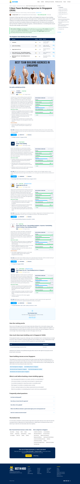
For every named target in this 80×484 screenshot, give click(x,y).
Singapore (14, 5)
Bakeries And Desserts (45, 435)
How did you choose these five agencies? (19, 401)
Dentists (48, 438)
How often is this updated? (16, 405)
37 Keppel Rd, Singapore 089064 (17, 263)
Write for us (59, 474)
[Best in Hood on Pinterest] (68, 480)
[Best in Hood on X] (69, 480)
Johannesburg (23, 433)
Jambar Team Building (16, 45)
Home (11, 5)
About (64, 1)
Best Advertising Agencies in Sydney (35, 369)
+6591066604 (21, 261)
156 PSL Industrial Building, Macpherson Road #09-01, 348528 (23, 219)
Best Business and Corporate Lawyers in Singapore (19, 371)
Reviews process (58, 1)
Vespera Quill (15, 14)
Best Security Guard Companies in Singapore (18, 369)
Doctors (45, 440)
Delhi (22, 431)
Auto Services (36, 435)
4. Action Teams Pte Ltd (62, 12)
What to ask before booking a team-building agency (63, 25)
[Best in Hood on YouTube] (64, 480)
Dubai (25, 431)
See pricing (36, 455)
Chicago (17, 431)
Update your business (61, 473)
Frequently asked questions (63, 27)
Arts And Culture (46, 433)
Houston (11, 433)
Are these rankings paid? (16, 397)
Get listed (29, 455)
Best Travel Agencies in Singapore (16, 366)
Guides (42, 1)
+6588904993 (21, 176)
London (29, 433)
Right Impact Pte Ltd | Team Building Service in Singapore (21, 56)
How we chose (38, 12)
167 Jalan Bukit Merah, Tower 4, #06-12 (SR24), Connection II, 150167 (24, 305)
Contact (68, 1)
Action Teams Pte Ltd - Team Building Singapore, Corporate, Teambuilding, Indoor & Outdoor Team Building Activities (21, 53)
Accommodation (47, 431)
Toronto (29, 468)
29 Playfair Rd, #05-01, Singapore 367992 (19, 137)
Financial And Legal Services (39, 442)
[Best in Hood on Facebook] (66, 480)
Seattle (23, 435)
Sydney (27, 435)
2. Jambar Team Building (62, 9)
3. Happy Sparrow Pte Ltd (62, 10)
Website (14, 134)
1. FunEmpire (60, 7)
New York (18, 435)
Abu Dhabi (12, 431)
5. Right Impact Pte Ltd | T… (63, 13)
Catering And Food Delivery (48, 437)
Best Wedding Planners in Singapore (31, 366)
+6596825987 (21, 216)
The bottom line (61, 29)
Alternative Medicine (38, 433)
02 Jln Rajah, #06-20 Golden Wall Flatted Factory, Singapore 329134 (23, 178)
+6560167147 (21, 134)
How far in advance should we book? (18, 412)
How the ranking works (62, 17)
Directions (28, 134)
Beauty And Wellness (38, 437)
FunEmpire (14, 42)
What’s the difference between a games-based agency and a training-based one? (28, 408)
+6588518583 (21, 303)
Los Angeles (12, 435)
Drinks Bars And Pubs (38, 440)
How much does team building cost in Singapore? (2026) (63, 20)
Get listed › (59, 32)
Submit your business (49, 1)
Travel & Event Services (21, 5)
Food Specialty (36, 444)
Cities (38, 1)
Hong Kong (17, 433)
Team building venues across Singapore (63, 22)
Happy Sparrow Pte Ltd (16, 49)
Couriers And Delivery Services (39, 438)
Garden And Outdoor (50, 442)
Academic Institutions (38, 431)
